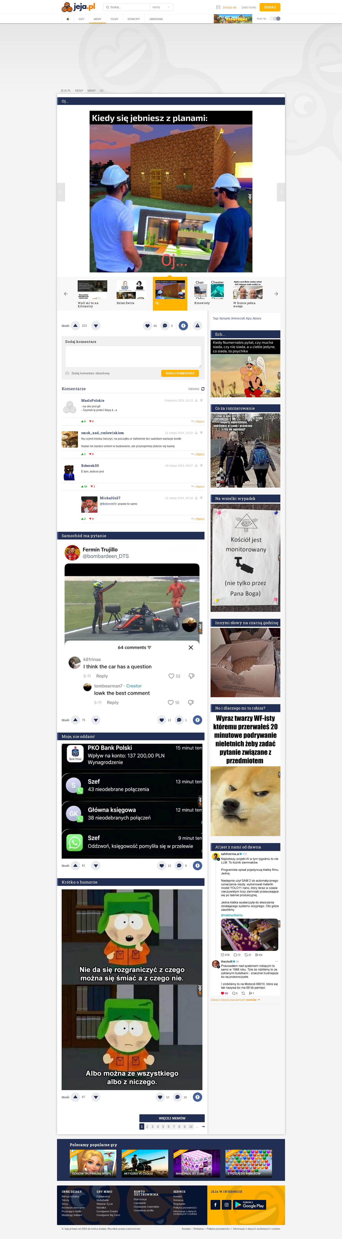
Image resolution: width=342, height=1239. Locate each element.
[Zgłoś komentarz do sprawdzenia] (197, 400)
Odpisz (200, 421)
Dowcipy (134, 19)
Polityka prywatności (185, 1207)
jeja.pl (65, 90)
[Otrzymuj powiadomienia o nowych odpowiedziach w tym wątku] (202, 465)
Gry (81, 19)
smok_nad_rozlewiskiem (102, 433)
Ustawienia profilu (144, 1210)
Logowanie (140, 1203)
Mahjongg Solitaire (72, 1215)
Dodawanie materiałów (146, 1207)
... (197, 1126)
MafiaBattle (103, 1200)
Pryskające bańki (71, 1211)
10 (190, 1126)
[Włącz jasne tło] (272, 18)
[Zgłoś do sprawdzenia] (198, 325)
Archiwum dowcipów (73, 1207)
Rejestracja (140, 1199)
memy (79, 90)
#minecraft (238, 318)
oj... (102, 90)
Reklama (178, 1200)
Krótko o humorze (79, 882)
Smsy (65, 1204)
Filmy (114, 19)
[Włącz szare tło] (275, 18)
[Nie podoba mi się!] (101, 325)
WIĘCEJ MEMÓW (172, 1118)
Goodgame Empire (107, 1211)
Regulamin (179, 1204)
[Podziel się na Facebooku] (183, 325)
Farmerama (103, 1196)
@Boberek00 (108, 504)
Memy (97, 19)
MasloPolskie (92, 400)
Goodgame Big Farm (108, 1215)
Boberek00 (90, 465)
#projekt (225, 318)
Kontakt (177, 1196)
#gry (248, 318)
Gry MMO (104, 1191)
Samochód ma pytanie (84, 535)
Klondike (101, 1207)
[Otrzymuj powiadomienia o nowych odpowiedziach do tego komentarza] (202, 400)
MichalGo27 (110, 498)
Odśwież (193, 389)
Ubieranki (156, 19)
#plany (257, 318)
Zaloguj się (230, 7)
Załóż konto (248, 7)
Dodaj (270, 7)
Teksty (65, 1200)
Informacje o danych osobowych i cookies (185, 1212)
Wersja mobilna (70, 1196)
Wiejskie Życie (105, 1204)
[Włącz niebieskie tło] (278, 18)
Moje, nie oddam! (78, 736)
